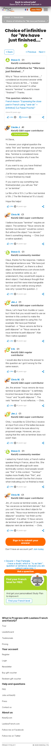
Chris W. (15, 214)
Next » (42, 52)
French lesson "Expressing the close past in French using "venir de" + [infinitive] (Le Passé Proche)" (23, 104)
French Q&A (18, 17)
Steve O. (15, 60)
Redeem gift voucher (11, 679)
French (7, 17)
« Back (9, 52)
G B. (13, 349)
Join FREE (36, 9)
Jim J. (14, 302)
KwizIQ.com (7, 718)
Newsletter (7, 666)
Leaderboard (8, 632)
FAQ (4, 689)
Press (4, 701)
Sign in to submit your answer (25, 541)
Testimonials (7, 638)
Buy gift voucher (9, 673)
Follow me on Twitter (11, 736)
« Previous (31, 52)
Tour (4, 626)
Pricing (5, 644)
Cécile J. (15, 127)
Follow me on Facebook (13, 730)
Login (4, 660)
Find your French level (19, 600)
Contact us (7, 707)
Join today (38, 549)
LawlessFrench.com (11, 724)
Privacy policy (9, 745)
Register (6, 654)
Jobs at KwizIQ (8, 695)
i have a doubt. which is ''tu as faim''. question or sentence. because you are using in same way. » (25, 566)
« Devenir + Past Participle (17, 561)
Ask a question (25, 571)
